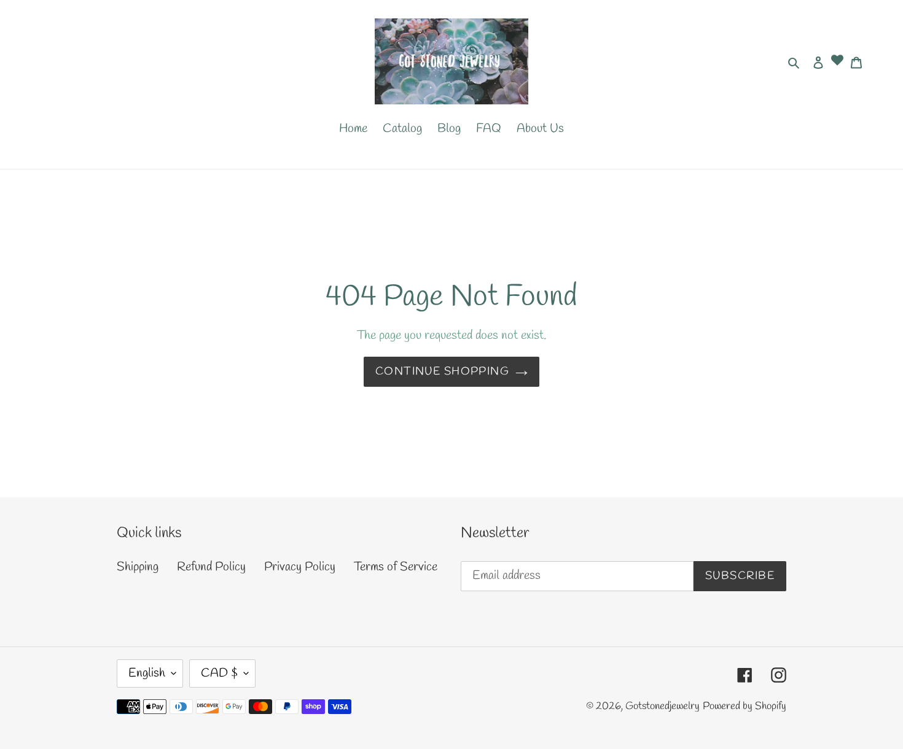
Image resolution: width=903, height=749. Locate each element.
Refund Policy (211, 567)
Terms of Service (395, 567)
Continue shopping (442, 371)
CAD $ (219, 673)
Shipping (137, 567)
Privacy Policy (299, 567)
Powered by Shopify (744, 706)
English (146, 673)
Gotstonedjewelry (662, 706)
